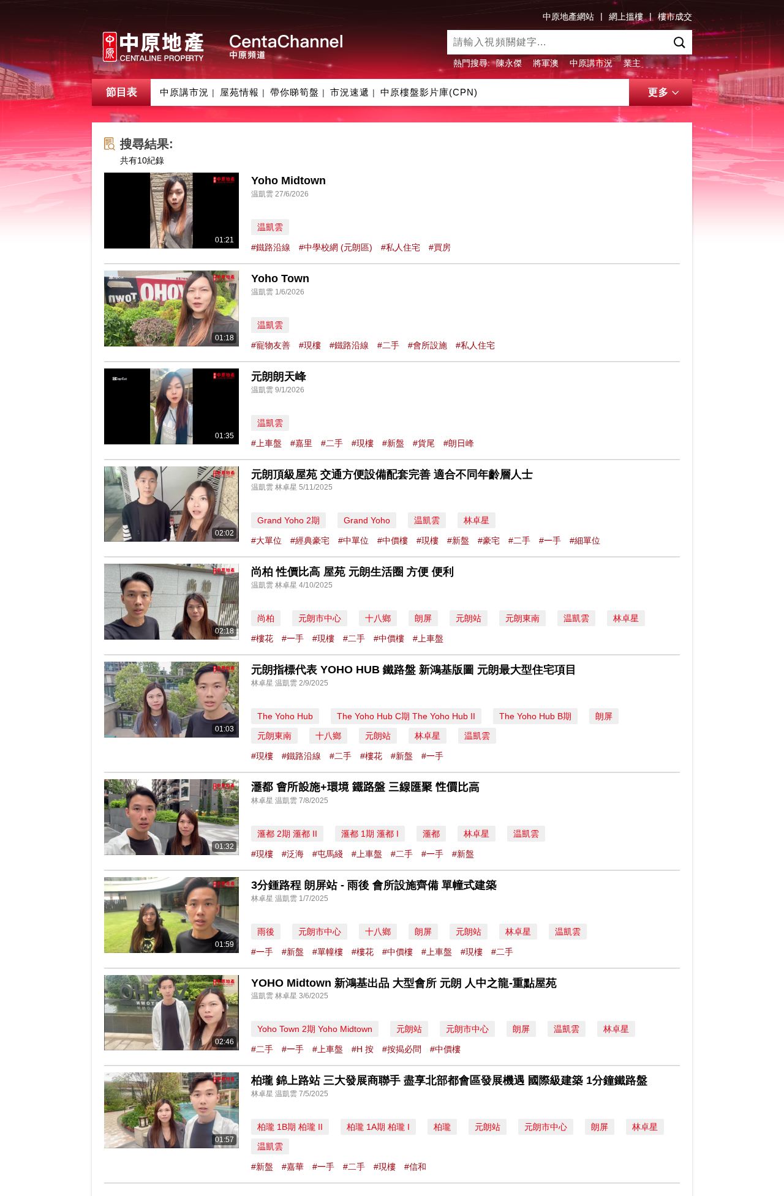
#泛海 (293, 854)
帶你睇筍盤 (294, 92)
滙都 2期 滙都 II (287, 834)
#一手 (550, 540)
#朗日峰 (458, 443)
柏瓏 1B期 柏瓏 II (290, 1127)
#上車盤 (266, 443)
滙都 (431, 834)
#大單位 (266, 540)
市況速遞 (349, 92)
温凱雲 (270, 227)
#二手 (388, 345)
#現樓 (310, 345)
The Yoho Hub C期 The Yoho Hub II (406, 716)
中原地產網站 (568, 16)
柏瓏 (442, 1127)
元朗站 (468, 618)
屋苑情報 (239, 92)
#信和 (415, 1167)
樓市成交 (675, 16)
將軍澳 (546, 63)
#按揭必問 (401, 1049)
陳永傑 (509, 63)
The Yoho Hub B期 (535, 716)
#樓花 (262, 638)
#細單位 (585, 540)
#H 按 (363, 1049)
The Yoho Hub (285, 716)
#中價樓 (392, 540)
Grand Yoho (367, 520)
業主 (632, 63)
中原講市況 (591, 63)
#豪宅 (489, 540)
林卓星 (476, 520)
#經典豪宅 (310, 540)
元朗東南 (522, 618)
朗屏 (423, 618)
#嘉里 (301, 443)
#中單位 (353, 540)
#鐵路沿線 (270, 247)
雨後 (265, 931)
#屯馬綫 (327, 854)
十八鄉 (378, 618)
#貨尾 (424, 443)
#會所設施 (427, 345)
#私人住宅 (400, 247)
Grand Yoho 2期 (288, 520)
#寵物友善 (270, 345)
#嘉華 (293, 1167)
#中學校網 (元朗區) (335, 247)
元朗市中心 (319, 618)
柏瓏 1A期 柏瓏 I (378, 1127)
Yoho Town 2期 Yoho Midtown (314, 1029)
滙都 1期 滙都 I (370, 834)
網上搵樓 (626, 16)
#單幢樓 (327, 952)
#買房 (440, 247)
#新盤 (393, 443)
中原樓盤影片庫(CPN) (429, 92)
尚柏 (265, 618)
